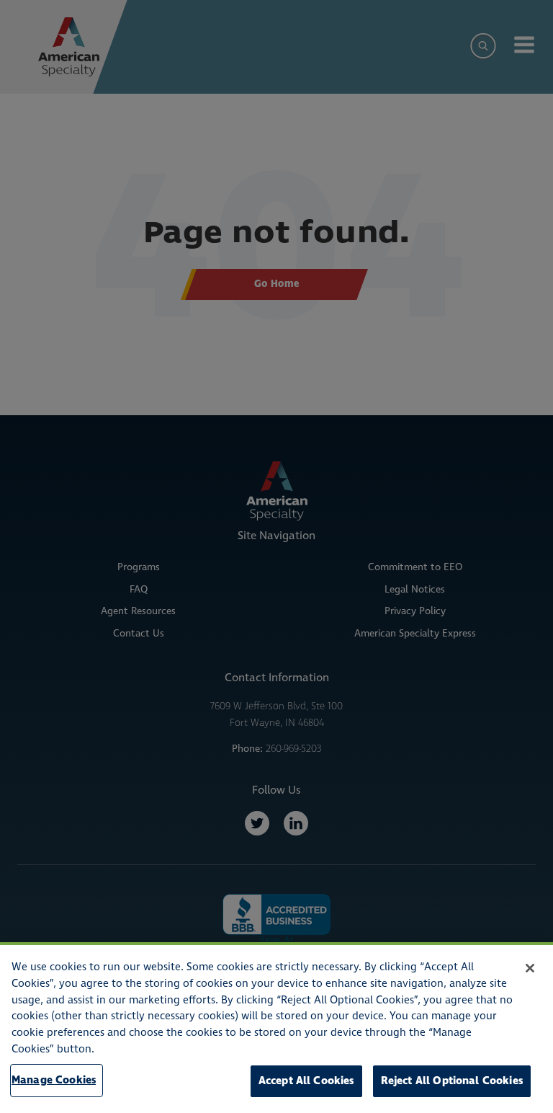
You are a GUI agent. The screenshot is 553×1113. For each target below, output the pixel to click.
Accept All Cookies (306, 1080)
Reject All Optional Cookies (452, 1080)
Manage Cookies (54, 1080)
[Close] (530, 968)
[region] (276, 1027)
